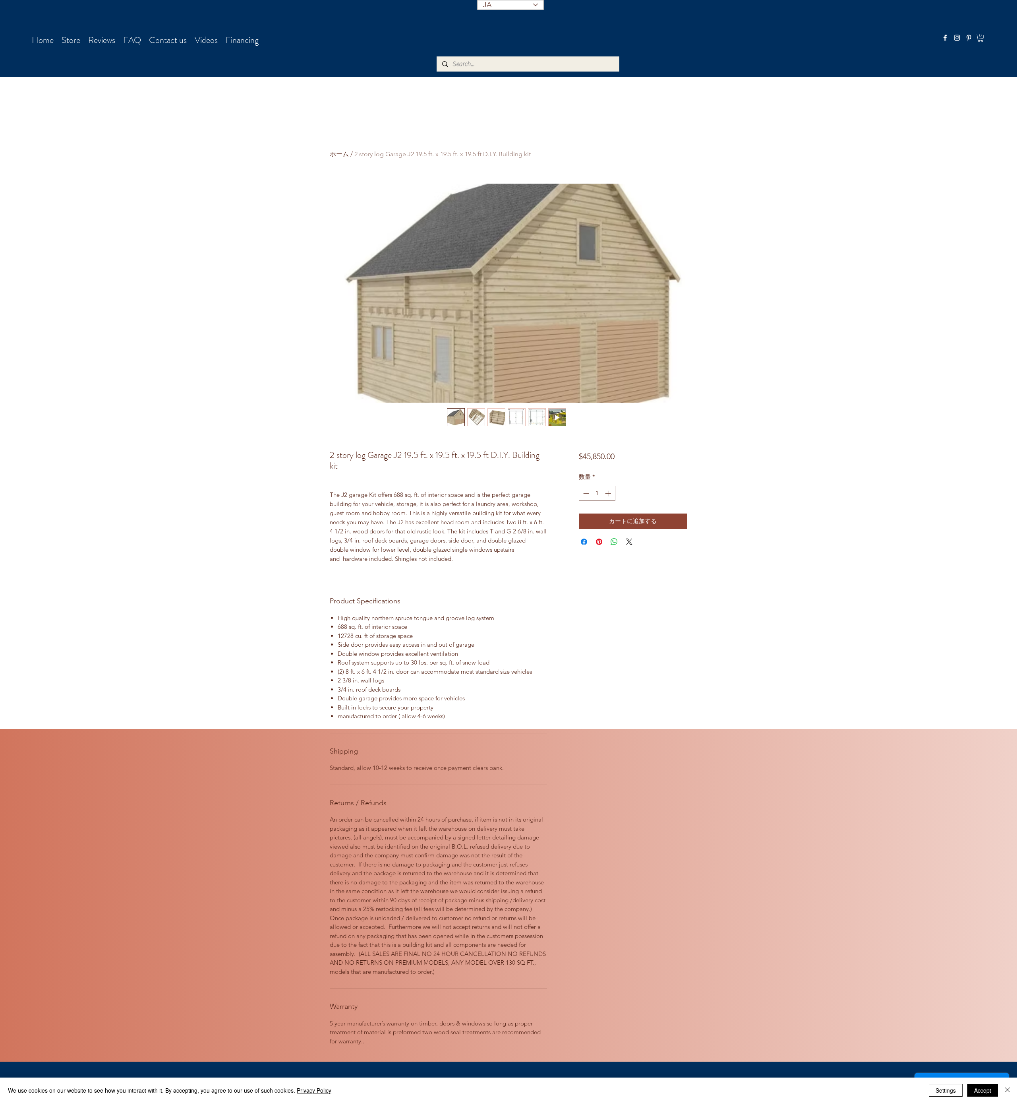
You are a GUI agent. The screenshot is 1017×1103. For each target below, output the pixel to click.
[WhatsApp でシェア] (614, 542)
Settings (946, 1090)
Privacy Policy (314, 1090)
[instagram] (957, 38)
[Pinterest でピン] (599, 542)
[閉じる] (1007, 1090)
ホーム (339, 154)
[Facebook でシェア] (584, 542)
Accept (982, 1090)
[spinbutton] (596, 493)
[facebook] (945, 38)
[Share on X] (629, 542)
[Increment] (608, 493)
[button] (980, 38)
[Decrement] (585, 493)
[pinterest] (969, 38)
